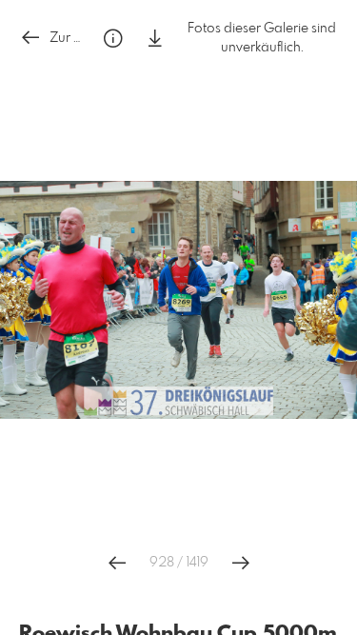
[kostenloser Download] (155, 38)
